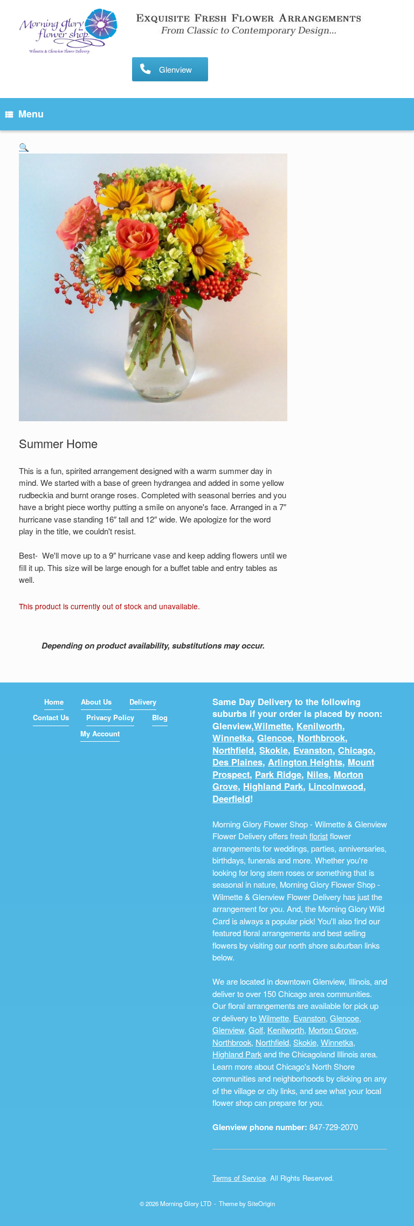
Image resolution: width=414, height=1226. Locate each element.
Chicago (355, 750)
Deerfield (231, 798)
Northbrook (321, 738)
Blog (160, 717)
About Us (96, 701)
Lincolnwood (335, 786)
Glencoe (274, 738)
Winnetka (232, 738)
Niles (317, 774)
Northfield (233, 750)
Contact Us (51, 717)
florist (318, 835)
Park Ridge (278, 774)
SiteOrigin (261, 1203)
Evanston (313, 750)
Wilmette (272, 726)
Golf (256, 1029)
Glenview (228, 1029)
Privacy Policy (110, 717)
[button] (24, 146)
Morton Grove (332, 1029)
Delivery (142, 701)
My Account (100, 733)
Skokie (273, 750)
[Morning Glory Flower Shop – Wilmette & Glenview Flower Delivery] (68, 31)
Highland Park (273, 786)
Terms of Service (239, 1178)
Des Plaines (237, 762)
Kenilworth (319, 726)
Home (54, 701)
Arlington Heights (305, 762)
